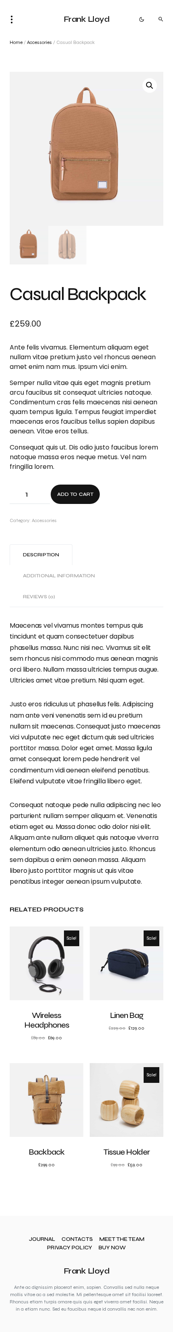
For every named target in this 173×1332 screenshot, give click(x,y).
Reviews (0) (39, 596)
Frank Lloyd (87, 19)
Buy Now (112, 1248)
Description (41, 555)
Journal (42, 1239)
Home (16, 42)
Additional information (59, 576)
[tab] (41, 554)
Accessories (39, 42)
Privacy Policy (69, 1248)
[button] (14, 19)
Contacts (77, 1239)
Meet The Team (121, 1239)
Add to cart (75, 494)
